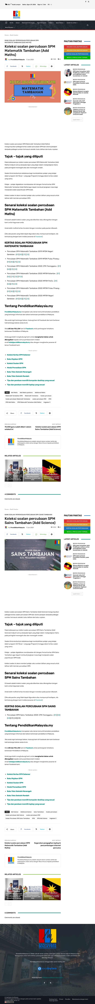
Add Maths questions (26, 392)
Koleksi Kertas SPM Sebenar (18, 355)
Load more (76, 120)
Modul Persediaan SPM (16, 368)
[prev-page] (6, 485)
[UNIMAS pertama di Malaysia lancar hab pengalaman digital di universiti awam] (68, 111)
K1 (17, 254)
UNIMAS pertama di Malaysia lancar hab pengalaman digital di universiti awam (79, 112)
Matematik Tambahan (31, 396)
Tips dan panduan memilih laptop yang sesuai (26, 385)
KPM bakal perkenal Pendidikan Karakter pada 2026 (33, 478)
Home (7, 35)
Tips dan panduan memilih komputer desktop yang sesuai (31, 380)
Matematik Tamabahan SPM (14, 396)
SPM (50, 399)
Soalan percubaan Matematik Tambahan (18, 399)
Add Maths (14, 392)
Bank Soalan (14, 35)
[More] (51, 66)
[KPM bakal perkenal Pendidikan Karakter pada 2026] (32, 471)
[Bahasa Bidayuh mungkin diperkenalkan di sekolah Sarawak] (51, 471)
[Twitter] (88, 1)
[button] (87, 25)
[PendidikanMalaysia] (6, 59)
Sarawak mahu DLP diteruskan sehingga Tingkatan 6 (79, 102)
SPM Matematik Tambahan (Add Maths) (29, 402)
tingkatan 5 (47, 402)
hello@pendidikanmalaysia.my (52, 977)
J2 (28, 254)
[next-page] (9, 485)
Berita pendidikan (13, 473)
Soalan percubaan (46, 396)
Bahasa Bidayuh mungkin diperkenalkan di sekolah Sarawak (51, 478)
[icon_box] (50, 5)
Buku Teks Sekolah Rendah (18, 376)
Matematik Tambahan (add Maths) (18, 42)
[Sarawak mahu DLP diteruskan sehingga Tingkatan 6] (68, 101)
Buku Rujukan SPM (14, 359)
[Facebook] (85, 1)
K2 (21, 254)
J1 (24, 254)
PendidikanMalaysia (18, 59)
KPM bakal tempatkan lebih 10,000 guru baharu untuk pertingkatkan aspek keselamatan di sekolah (14, 477)
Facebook (39, 236)
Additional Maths (40, 392)
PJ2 (20, 277)
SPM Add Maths (10, 402)
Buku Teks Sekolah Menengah (19, 372)
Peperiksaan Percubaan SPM (27, 40)
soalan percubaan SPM (39, 399)
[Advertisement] (33, 124)
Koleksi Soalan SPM (15, 363)
